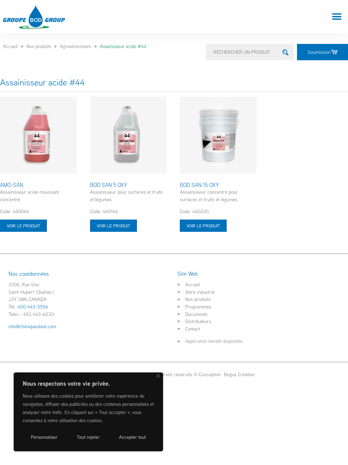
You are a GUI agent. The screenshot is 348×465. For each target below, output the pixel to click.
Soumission (319, 52)
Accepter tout (132, 437)
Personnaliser (44, 437)
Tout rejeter (88, 437)
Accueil (10, 46)
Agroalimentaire (75, 46)
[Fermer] (158, 376)
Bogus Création (239, 374)
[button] (337, 17)
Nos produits (39, 46)
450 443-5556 (33, 306)
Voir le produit (23, 225)
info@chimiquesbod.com (32, 326)
